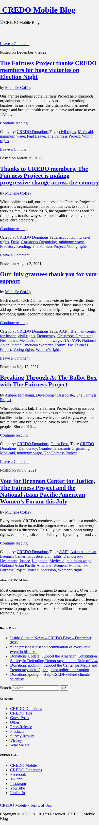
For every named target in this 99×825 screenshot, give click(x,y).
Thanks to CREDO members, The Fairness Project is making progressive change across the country (49, 175)
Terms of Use (41, 805)
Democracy (46, 336)
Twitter (16, 779)
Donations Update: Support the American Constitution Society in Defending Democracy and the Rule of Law (54, 658)
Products (17, 731)
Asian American (83, 552)
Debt (15, 242)
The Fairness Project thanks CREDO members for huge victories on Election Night (48, 70)
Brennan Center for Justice (21, 556)
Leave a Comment (14, 44)
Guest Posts (60, 444)
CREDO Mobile (23, 765)
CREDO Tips (21, 713)
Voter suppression (41, 570)
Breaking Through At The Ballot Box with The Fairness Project (48, 381)
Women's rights (48, 349)
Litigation (39, 561)
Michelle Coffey (18, 87)
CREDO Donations (32, 131)
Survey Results (22, 736)
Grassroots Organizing (39, 242)
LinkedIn (17, 793)
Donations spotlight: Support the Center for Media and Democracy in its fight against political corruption (53, 667)
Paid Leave (36, 136)
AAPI (64, 331)
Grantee (45, 448)
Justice (24, 561)
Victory (16, 740)
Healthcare (8, 340)
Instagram (18, 783)
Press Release (21, 727)
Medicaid (85, 131)
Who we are (20, 745)
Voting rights (77, 246)
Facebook (18, 774)
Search (5, 688)
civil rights (67, 131)
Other (14, 722)
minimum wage (12, 136)
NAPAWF (71, 340)
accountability (70, 237)
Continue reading (14, 123)
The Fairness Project (63, 136)
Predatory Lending (15, 246)
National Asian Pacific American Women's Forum (48, 342)
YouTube (17, 788)
